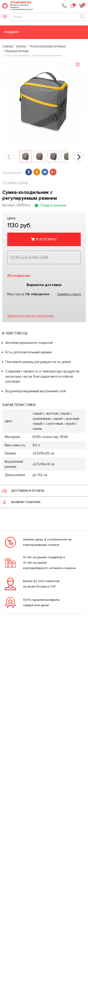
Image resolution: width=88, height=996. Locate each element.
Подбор (12, 32)
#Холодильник (18, 276)
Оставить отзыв (15, 182)
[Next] (78, 157)
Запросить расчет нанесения (30, 316)
